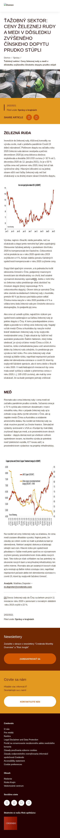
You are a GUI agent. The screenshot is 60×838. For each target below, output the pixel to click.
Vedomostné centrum (14, 786)
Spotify (21, 803)
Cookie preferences (13, 764)
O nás (6, 729)
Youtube (14, 803)
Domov (7, 57)
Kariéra (7, 736)
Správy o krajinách (27, 110)
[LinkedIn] (36, 117)
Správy (16, 57)
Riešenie (8, 779)
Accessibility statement (14, 761)
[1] (35, 279)
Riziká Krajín (9, 782)
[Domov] (9, 6)
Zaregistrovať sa (30, 659)
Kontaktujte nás (30, 702)
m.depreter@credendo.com (18, 587)
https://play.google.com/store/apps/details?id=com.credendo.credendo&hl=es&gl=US (28, 827)
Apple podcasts (29, 803)
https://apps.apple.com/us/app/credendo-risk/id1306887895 (27, 820)
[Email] (29, 117)
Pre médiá (8, 732)
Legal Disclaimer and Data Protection (21, 739)
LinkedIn (7, 803)
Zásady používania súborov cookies (20, 750)
